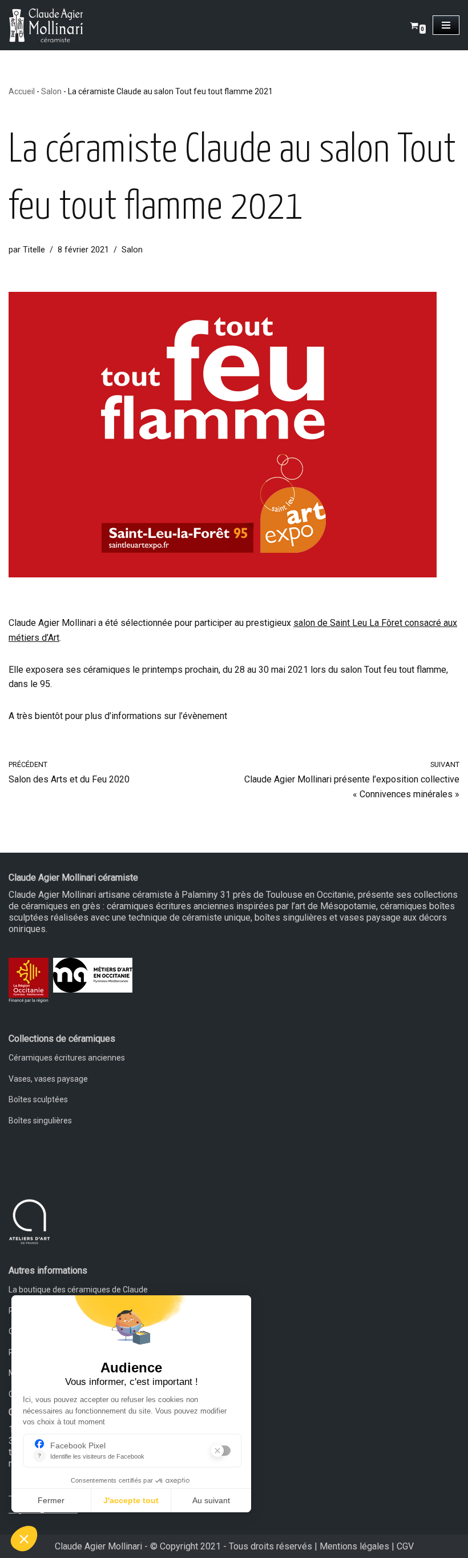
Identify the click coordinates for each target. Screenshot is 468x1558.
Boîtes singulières (40, 1120)
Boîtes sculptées (38, 1099)
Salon (51, 91)
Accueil (22, 91)
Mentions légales (354, 1546)
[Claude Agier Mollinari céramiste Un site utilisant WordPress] (46, 25)
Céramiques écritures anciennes (67, 1057)
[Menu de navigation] (446, 25)
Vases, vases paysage (48, 1078)
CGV (405, 1546)
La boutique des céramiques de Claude (78, 1289)
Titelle (34, 250)
